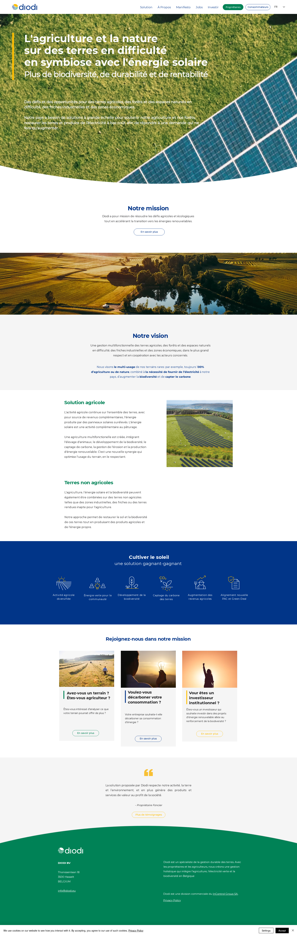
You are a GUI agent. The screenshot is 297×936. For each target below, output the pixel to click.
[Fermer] (293, 930)
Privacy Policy (135, 930)
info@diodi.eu (67, 890)
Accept (282, 930)
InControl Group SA (225, 893)
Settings (266, 930)
